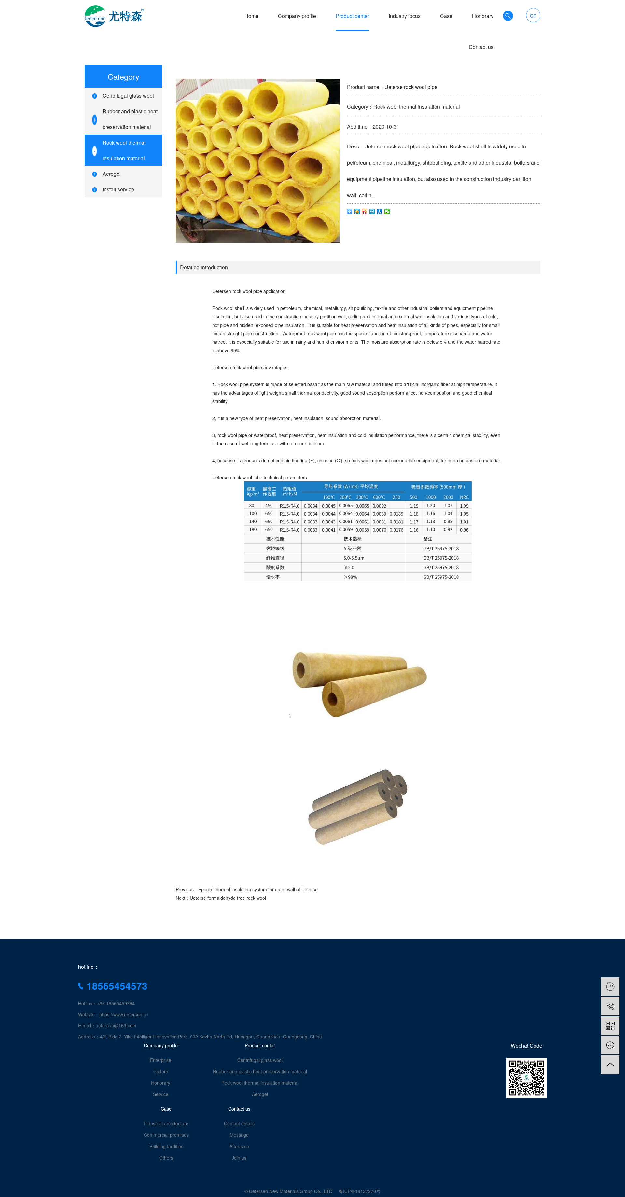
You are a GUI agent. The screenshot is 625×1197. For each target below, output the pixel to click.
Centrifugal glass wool (128, 95)
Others (166, 1157)
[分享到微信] (387, 211)
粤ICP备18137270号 (360, 1191)
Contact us (481, 46)
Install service (118, 189)
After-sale (239, 1146)
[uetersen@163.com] (610, 986)
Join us (239, 1157)
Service (160, 1094)
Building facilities (166, 1146)
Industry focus (405, 16)
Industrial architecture (166, 1123)
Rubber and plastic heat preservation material (260, 1071)
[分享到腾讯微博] (372, 211)
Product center (352, 16)
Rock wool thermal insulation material (259, 1082)
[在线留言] (610, 1045)
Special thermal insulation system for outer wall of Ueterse (258, 889)
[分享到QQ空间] (357, 211)
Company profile (297, 16)
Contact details (239, 1123)
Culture (160, 1071)
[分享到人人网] (379, 211)
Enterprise (160, 1060)
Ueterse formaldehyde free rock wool (228, 898)
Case (446, 16)
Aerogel (112, 173)
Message (239, 1135)
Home (251, 16)
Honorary (482, 16)
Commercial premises (166, 1135)
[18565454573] (610, 1006)
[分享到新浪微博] (365, 211)
